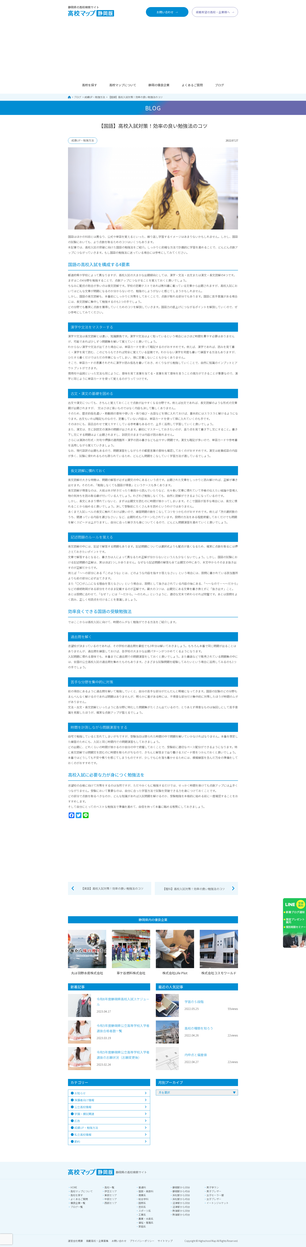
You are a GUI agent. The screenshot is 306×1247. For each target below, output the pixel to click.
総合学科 (143, 1199)
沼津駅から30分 (181, 1203)
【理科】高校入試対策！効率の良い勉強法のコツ (194, 889)
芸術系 (142, 1207)
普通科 (142, 1187)
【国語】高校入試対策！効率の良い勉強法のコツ (135, 97)
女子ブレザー (213, 1199)
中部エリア (110, 1199)
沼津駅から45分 (181, 1207)
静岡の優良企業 (158, 85)
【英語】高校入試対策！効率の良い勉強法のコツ (112, 888)
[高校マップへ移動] (69, 97)
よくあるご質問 (192, 85)
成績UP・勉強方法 (94, 97)
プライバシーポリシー (142, 1241)
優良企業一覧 (77, 1203)
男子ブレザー (213, 1191)
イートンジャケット (217, 1203)
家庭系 (142, 1226)
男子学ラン (212, 1187)
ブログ (219, 85)
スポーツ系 (144, 1210)
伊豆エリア (110, 1191)
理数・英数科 (145, 1191)
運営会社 (75, 1241)
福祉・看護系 (145, 1222)
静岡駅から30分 (181, 1187)
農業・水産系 (145, 1218)
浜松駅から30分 (181, 1195)
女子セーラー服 (215, 1195)
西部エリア (110, 1203)
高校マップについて (122, 85)
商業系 (142, 1195)
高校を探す (89, 85)
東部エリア (110, 1195)
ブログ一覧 (76, 1207)
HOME (73, 1187)
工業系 (142, 1214)
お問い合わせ (119, 1241)
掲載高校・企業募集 (97, 1241)
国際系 (142, 1203)
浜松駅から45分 (181, 1199)
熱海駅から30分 (181, 1210)
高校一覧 (109, 1187)
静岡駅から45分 (181, 1191)
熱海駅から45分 (181, 1214)
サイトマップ (165, 1241)
